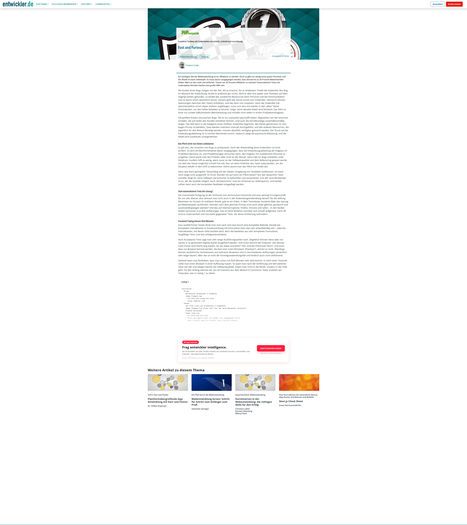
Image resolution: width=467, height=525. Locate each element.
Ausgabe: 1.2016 (280, 56)
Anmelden (438, 4)
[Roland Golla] (182, 65)
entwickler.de (18, 4)
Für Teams (41, 4)
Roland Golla (192, 65)
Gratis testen (454, 4)
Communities (102, 4)
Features (86, 4)
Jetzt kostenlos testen (270, 348)
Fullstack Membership (64, 4)
